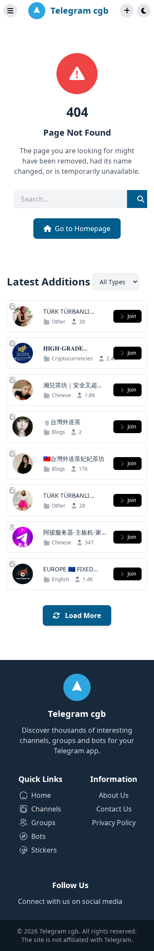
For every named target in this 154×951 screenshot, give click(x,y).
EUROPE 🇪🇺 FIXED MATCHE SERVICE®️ (71, 573)
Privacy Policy (114, 822)
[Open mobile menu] (10, 11)
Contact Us (114, 809)
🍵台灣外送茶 (61, 422)
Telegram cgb (79, 10)
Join (131, 316)
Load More (82, 615)
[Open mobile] (144, 11)
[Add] (126, 11)
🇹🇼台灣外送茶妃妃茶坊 (73, 459)
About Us (114, 795)
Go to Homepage (82, 228)
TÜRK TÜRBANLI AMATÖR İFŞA (66, 315)
